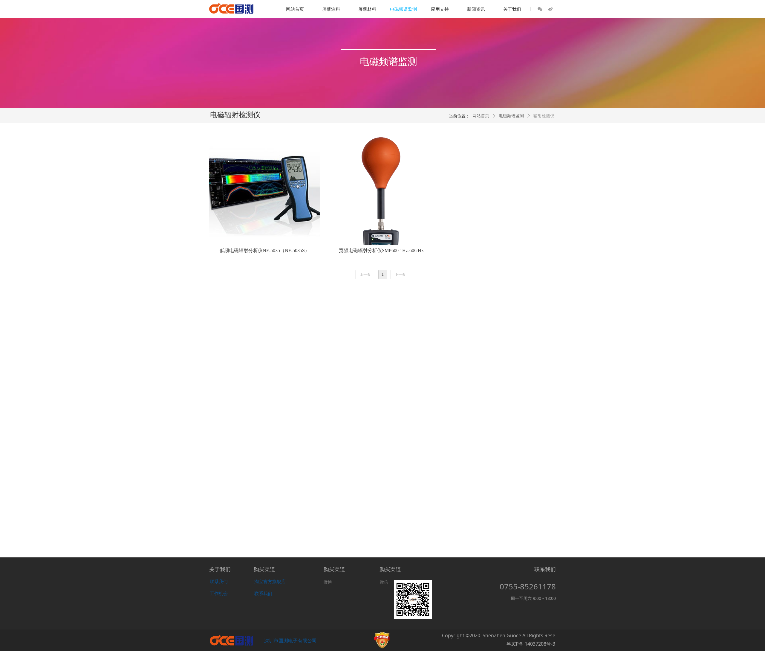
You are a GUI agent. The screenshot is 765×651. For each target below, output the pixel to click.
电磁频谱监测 (511, 116)
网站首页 (480, 116)
